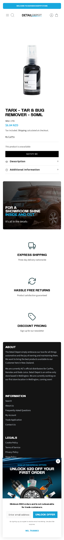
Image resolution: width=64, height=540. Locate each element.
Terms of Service (12, 447)
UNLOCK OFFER (45, 515)
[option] (32, 63)
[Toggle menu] (7, 15)
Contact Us (10, 424)
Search (8, 401)
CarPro (11, 137)
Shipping (22, 130)
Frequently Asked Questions (18, 410)
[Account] (50, 15)
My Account (10, 415)
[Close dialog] (58, 461)
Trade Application (13, 419)
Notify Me (32, 154)
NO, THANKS (32, 530)
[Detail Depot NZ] (32, 15)
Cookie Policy (11, 442)
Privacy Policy (11, 452)
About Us (9, 405)
